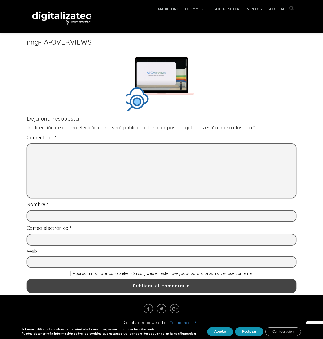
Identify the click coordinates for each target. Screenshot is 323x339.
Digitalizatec (133, 322)
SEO (271, 9)
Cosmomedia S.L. (185, 322)
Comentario (42, 137)
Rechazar (249, 331)
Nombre (37, 204)
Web (32, 251)
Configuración (283, 331)
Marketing (168, 9)
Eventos (253, 9)
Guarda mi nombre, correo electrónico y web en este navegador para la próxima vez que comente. (163, 273)
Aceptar (220, 331)
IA (282, 9)
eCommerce (196, 9)
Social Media (226, 9)
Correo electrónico (49, 228)
